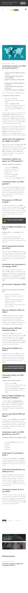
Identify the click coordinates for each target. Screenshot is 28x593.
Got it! (23, 3)
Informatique (6, 63)
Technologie (10, 561)
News (13, 63)
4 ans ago (7, 70)
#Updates (5, 522)
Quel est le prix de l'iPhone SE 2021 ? (12, 546)
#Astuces (10, 520)
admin (3, 70)
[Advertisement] (14, 28)
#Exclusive (18, 520)
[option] (14, 563)
